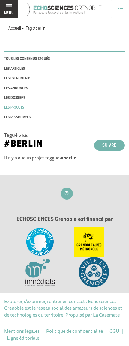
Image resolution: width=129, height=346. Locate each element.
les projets (14, 107)
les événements (17, 78)
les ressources (17, 117)
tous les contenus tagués (27, 58)
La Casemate (106, 315)
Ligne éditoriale (23, 338)
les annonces (16, 88)
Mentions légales (22, 331)
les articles (14, 68)
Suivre (109, 145)
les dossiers (15, 97)
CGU (114, 331)
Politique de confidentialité (74, 331)
